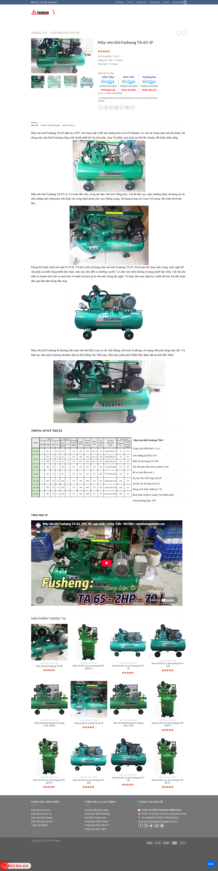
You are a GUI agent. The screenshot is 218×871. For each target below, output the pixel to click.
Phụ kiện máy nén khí (41, 821)
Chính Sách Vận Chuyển (96, 821)
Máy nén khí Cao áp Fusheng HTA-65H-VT (49, 781)
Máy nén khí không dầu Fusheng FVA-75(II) (128, 724)
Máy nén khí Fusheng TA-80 (49, 666)
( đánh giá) (104, 51)
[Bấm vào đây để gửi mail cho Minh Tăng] (103, 81)
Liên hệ (166, 2)
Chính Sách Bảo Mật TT (97, 825)
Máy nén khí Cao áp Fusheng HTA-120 (168, 664)
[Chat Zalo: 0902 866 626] (211, 864)
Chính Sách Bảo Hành (95, 828)
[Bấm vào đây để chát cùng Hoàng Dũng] (130, 81)
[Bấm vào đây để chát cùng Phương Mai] (151, 81)
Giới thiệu (119, 2)
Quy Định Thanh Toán (95, 817)
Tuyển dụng (155, 2)
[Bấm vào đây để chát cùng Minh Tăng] (110, 81)
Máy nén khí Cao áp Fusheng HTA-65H (89, 781)
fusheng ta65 (107, 98)
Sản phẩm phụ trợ (125, 24)
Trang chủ (37, 24)
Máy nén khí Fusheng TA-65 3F (88, 723)
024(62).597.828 (108, 86)
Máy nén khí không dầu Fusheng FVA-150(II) (49, 724)
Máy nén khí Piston (55, 24)
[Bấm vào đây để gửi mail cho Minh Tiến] (124, 81)
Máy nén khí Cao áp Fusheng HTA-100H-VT (89, 667)
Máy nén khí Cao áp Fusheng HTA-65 (128, 667)
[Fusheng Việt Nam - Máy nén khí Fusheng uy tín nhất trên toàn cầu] (46, 12)
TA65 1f (101, 101)
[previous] (36, 55)
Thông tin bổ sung (50, 125)
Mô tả (34, 125)
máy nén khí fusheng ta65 (123, 98)
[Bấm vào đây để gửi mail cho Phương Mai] (144, 81)
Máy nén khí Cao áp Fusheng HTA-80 (128, 779)
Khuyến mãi (142, 2)
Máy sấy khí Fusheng (103, 24)
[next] (88, 55)
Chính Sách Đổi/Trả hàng (97, 813)
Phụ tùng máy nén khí (151, 24)
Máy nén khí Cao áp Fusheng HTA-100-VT (168, 724)
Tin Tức (130, 2)
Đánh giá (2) (69, 125)
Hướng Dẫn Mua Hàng (96, 809)
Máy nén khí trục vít (79, 24)
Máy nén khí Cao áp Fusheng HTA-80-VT (168, 781)
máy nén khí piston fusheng (146, 98)
